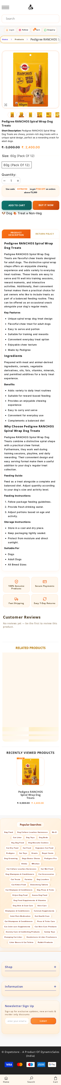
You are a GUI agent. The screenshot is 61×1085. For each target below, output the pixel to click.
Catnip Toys (49, 932)
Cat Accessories (46, 874)
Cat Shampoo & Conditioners (19, 890)
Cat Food (27, 848)
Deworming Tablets (39, 885)
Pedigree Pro (50, 858)
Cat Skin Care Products (46, 927)
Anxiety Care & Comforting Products (23, 932)
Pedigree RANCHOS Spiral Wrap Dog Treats (30, 794)
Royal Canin (47, 853)
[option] (30, 79)
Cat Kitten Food (19, 885)
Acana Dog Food (39, 895)
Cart (37, 29)
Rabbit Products (45, 942)
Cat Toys (23, 853)
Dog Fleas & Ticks (45, 890)
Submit (43, 1021)
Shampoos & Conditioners (17, 911)
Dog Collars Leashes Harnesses (32, 832)
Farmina (28, 879)
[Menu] (5, 7)
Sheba (24, 864)
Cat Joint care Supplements (17, 927)
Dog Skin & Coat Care (23, 906)
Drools (35, 853)
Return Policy (45, 234)
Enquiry (51, 30)
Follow (25, 30)
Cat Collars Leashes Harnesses (21, 869)
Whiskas (36, 864)
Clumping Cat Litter (13, 937)
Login (12, 30)
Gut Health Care (42, 916)
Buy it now (46, 205)
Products (19, 39)
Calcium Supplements (44, 911)
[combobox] (31, 18)
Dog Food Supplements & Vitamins (30, 900)
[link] (30, 732)
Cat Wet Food (47, 869)
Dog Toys (30, 837)
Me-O (54, 832)
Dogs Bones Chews (31, 858)
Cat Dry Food (12, 848)
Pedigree (10, 853)
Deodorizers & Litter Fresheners (42, 937)
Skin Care (42, 906)
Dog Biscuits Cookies (38, 843)
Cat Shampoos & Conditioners (19, 921)
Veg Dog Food (17, 843)
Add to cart (16, 205)
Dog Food (8, 832)
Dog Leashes (43, 879)
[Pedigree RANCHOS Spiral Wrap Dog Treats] (30, 772)
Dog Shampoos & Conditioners (20, 874)
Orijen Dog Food (20, 895)
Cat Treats (15, 879)
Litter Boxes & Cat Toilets (21, 942)
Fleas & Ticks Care (46, 921)
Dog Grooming (11, 858)
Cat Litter (17, 837)
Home (5, 39)
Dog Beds (43, 837)
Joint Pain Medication (20, 916)
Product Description (16, 234)
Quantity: (9, 174)
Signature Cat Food (44, 848)
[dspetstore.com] (30, 7)
